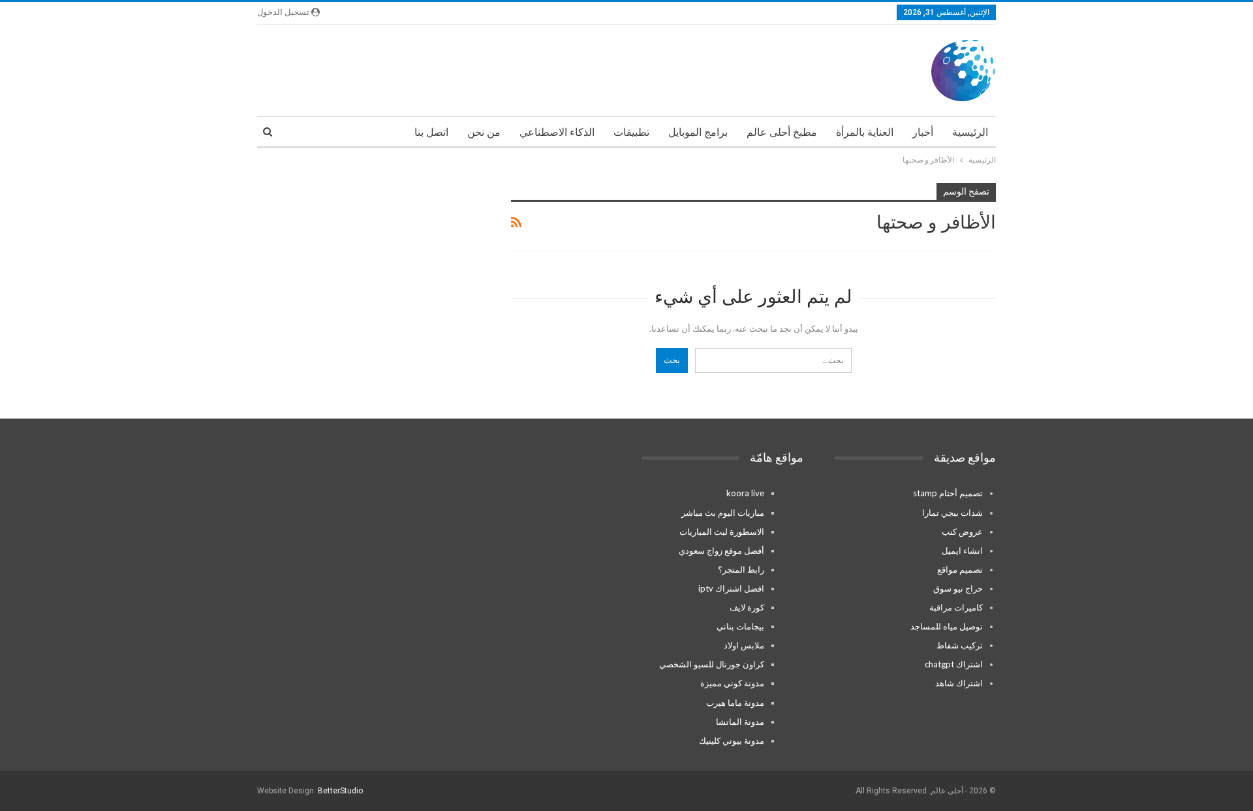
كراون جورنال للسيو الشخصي (711, 664)
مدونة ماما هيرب (735, 702)
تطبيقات (631, 132)
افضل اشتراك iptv (731, 588)
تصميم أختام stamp (948, 493)
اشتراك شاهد (959, 683)
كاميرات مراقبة (956, 607)
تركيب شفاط (959, 645)
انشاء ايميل (962, 550)
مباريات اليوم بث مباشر (722, 512)
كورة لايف (747, 607)
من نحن (484, 132)
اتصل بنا (431, 132)
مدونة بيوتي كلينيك (731, 740)
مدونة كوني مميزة (732, 683)
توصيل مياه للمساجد (946, 626)
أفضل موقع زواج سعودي (721, 550)
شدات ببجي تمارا (952, 512)
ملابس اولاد (744, 645)
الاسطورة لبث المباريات (721, 531)
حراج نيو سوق (958, 588)
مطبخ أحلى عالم (782, 132)
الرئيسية (970, 132)
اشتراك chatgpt (954, 664)
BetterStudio (340, 790)
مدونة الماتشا (740, 721)
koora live (745, 493)
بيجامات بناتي (740, 626)
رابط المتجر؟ (741, 569)
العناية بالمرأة (864, 132)
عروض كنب (962, 531)
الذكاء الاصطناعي (557, 132)
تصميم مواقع (960, 569)
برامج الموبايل (698, 132)
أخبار (922, 132)
